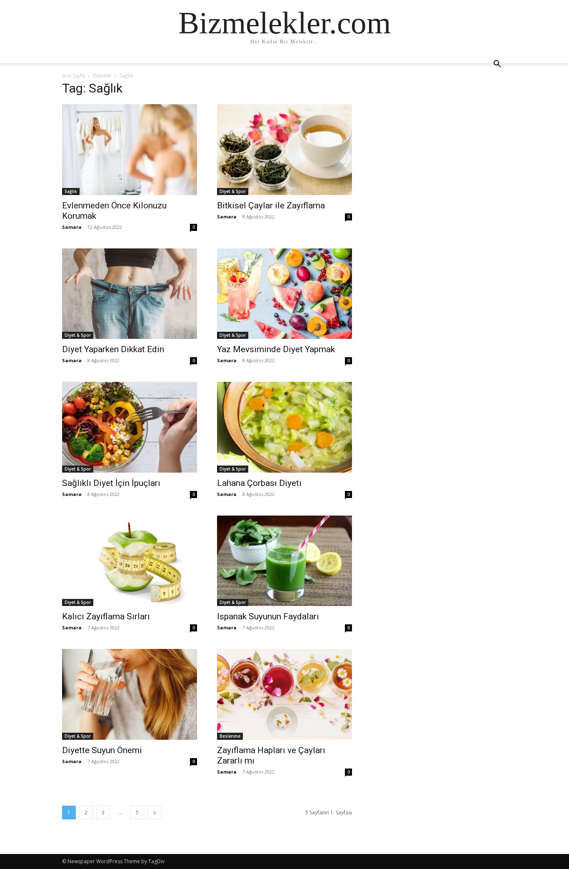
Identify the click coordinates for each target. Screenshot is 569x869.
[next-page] (154, 812)
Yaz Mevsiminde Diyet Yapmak (276, 349)
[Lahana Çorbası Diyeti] (284, 427)
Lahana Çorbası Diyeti (259, 483)
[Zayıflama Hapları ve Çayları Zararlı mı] (284, 694)
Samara (72, 227)
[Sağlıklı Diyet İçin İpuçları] (129, 427)
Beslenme (230, 736)
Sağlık (71, 191)
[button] (497, 65)
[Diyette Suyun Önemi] (129, 694)
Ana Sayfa (73, 75)
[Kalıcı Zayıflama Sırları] (129, 561)
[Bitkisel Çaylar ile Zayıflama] (284, 149)
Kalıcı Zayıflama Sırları (106, 616)
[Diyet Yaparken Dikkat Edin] (129, 293)
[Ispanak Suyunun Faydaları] (284, 561)
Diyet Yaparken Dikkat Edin (113, 349)
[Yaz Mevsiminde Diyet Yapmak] (284, 293)
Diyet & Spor (233, 191)
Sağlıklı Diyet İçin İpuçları (111, 483)
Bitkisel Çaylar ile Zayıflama (271, 205)
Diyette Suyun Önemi (102, 750)
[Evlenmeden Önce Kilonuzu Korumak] (129, 149)
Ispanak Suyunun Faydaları (268, 616)
